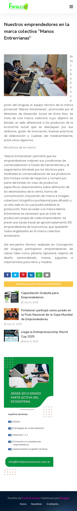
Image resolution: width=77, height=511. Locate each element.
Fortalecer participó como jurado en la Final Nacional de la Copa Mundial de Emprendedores (47, 314)
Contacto (52, 504)
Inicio (23, 504)
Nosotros (36, 504)
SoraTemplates (31, 498)
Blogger (64, 498)
